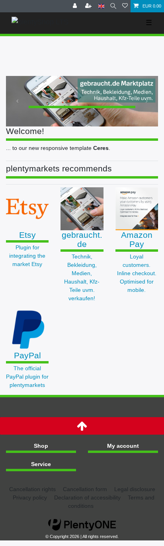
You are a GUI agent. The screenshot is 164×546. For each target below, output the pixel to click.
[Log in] (75, 6)
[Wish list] (125, 6)
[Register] (89, 6)
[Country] (101, 6)
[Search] (113, 6)
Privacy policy (30, 497)
